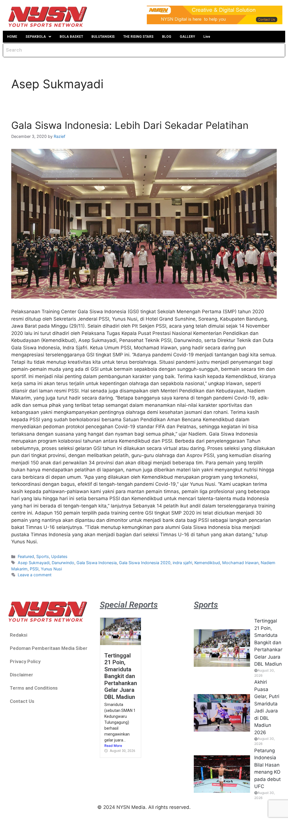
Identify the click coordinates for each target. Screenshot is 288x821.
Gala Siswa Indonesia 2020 (144, 562)
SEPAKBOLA (36, 37)
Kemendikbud (207, 562)
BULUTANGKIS (103, 37)
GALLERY (187, 37)
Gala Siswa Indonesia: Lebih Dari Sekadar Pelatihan (129, 125)
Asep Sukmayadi (34, 562)
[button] (38, 37)
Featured (26, 556)
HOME (12, 37)
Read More (113, 745)
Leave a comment (34, 574)
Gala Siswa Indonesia (96, 562)
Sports (42, 556)
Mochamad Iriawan (240, 562)
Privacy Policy (25, 661)
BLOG (166, 37)
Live (206, 37)
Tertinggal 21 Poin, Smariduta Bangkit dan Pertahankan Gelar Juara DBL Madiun (120, 676)
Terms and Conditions (34, 688)
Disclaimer (21, 674)
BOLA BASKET (71, 37)
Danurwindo (63, 562)
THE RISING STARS (138, 37)
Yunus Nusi (51, 568)
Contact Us (22, 701)
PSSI (34, 568)
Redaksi (18, 635)
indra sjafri (182, 562)
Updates (59, 556)
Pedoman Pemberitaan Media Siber (48, 648)
